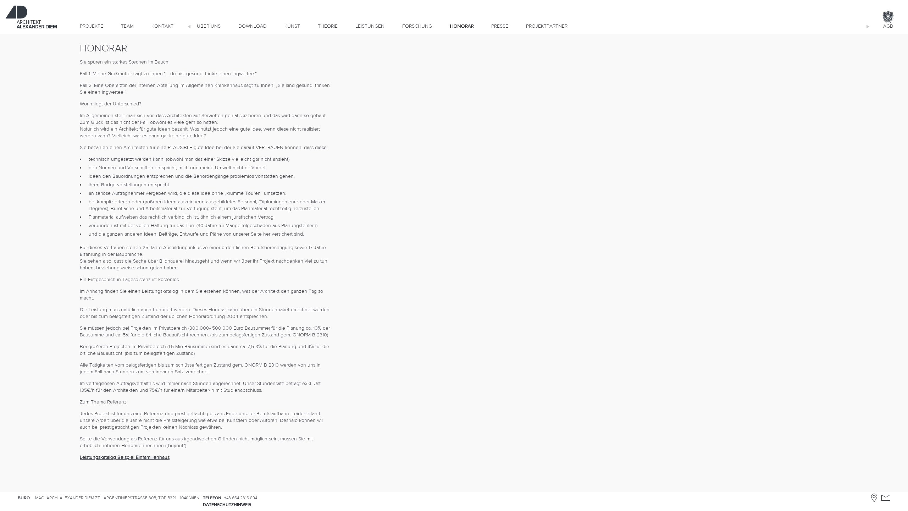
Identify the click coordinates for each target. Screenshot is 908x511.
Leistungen (369, 26)
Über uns (209, 26)
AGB (888, 26)
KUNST (292, 26)
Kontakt (162, 26)
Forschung (417, 26)
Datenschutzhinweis (227, 504)
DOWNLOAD (252, 26)
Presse (499, 26)
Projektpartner (547, 26)
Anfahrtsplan (874, 497)
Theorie (328, 26)
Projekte (91, 26)
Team (127, 26)
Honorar (462, 26)
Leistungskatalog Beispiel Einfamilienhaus (125, 457)
